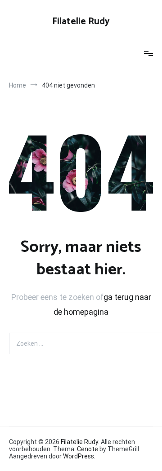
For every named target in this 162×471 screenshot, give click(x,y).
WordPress (78, 456)
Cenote (87, 449)
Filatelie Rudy (81, 21)
